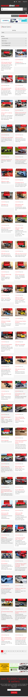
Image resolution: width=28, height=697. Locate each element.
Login (19, 1)
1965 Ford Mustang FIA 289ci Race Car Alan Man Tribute (6, 639)
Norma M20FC (4, 563)
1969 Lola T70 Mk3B (5, 298)
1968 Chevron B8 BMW (20, 344)
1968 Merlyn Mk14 (5, 181)
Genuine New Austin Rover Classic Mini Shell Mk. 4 (6, 491)
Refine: (2, 36)
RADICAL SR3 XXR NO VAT (20, 112)
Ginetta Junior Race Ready (7, 137)
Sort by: (14, 30)
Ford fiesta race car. (19, 182)
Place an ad (24, 15)
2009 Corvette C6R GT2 (6, 369)
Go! (25, 9)
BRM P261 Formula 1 (5, 253)
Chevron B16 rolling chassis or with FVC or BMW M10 (20, 418)
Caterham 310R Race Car (6, 159)
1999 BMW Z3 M (4, 204)
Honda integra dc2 (5, 466)
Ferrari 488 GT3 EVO (19, 489)
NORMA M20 (4, 537)
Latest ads (15, 15)
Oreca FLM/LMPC (5, 440)
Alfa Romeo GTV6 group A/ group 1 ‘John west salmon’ (21, 442)
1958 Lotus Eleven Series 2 (21, 253)
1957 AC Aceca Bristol (19, 274)
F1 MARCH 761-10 (19, 62)
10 (22, 651)
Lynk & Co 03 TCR (19, 137)
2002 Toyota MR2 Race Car (7, 588)
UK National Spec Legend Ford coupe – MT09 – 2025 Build (20, 565)
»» (5, 653)
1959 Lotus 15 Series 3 (6, 228)
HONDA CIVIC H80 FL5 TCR (21, 159)
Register (25, 1)
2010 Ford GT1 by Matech (6, 344)
